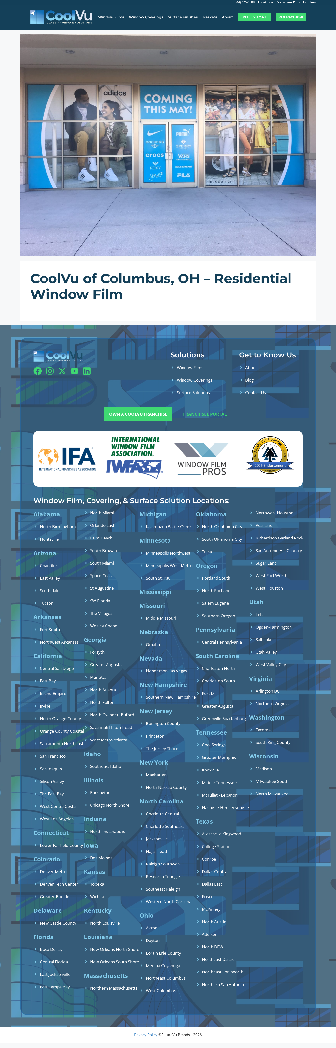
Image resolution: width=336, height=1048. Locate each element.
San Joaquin (51, 768)
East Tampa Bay (55, 987)
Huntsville (49, 539)
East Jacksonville (55, 974)
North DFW (212, 947)
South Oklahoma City (222, 539)
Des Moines (101, 858)
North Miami (102, 513)
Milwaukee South (272, 781)
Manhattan (156, 775)
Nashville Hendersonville (225, 807)
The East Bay (52, 794)
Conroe (209, 859)
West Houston (269, 588)
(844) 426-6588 (244, 2)
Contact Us (255, 392)
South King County (273, 742)
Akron (151, 928)
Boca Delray (51, 949)
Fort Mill (209, 693)
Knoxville (210, 770)
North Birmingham (58, 526)
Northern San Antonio (223, 984)
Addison (209, 934)
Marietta (98, 677)
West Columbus (161, 990)
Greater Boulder (55, 896)
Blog (249, 380)
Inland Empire (53, 693)
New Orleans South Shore (114, 962)
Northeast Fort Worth (222, 972)
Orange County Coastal (62, 731)
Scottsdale (50, 590)
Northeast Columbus (166, 978)
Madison (264, 768)
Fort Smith (50, 629)
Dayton (153, 940)
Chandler (48, 565)
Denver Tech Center (59, 884)
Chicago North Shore (110, 805)
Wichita (97, 896)
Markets (209, 17)
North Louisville (105, 923)
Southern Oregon (218, 615)
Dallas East (212, 884)
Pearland (264, 525)
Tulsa (207, 552)
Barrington (100, 792)
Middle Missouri (161, 618)
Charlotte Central (162, 814)
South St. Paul (159, 578)
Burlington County (163, 723)
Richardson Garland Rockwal (283, 538)
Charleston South (218, 681)
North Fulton (102, 702)
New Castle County (58, 923)
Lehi (260, 614)
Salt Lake (264, 639)
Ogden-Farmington (274, 627)
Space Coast (101, 575)
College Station (216, 846)
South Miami (102, 563)
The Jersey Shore (162, 748)
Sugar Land (266, 563)
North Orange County (60, 718)
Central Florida (54, 962)
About (227, 17)
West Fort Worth (271, 575)
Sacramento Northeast (61, 743)
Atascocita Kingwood (221, 834)
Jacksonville (157, 839)
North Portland (216, 590)
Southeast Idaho (105, 766)
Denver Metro (53, 871)
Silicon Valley (52, 781)
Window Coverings (146, 17)
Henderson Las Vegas (166, 671)
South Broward (104, 550)
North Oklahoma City (222, 526)
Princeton (155, 736)
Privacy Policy (145, 1034)
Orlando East (102, 525)
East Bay (48, 681)
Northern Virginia (272, 703)
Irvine (45, 706)
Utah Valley (266, 652)
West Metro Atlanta (108, 740)
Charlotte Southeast (165, 826)
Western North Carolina (168, 901)
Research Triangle (163, 876)
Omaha (153, 644)
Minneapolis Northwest (168, 553)
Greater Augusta (106, 664)
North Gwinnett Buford (112, 715)
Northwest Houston (274, 513)
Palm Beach (101, 538)
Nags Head (156, 851)
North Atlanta (103, 690)
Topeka (97, 884)
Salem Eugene (215, 603)
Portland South (216, 578)
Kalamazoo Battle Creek (169, 526)
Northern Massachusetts (113, 988)
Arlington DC (268, 691)
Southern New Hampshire (171, 697)
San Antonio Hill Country (279, 550)
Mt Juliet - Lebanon (220, 795)
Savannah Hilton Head (111, 727)
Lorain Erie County (163, 953)
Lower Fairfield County (61, 845)
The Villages (101, 613)
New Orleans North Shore (114, 949)
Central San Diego (57, 668)
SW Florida (100, 600)
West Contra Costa (58, 806)
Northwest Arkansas (59, 642)
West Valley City (271, 664)
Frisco (207, 896)
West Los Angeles (57, 819)
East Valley (50, 578)
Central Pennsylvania (222, 642)
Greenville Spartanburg (224, 718)
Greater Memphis (219, 757)
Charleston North (218, 668)
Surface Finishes (183, 17)
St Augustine (102, 588)
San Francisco (53, 756)
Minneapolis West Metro (169, 565)
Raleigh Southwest (163, 864)
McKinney (211, 909)
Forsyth (97, 652)
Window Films (111, 17)
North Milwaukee (272, 794)
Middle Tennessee (219, 782)
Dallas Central (215, 871)
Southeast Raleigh (163, 889)
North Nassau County (166, 787)
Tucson (46, 603)
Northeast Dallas (218, 959)
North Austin (214, 922)
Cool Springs (214, 745)
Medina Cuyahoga (163, 965)
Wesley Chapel (104, 626)
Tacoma (263, 730)
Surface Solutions (193, 392)
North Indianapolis (107, 831)
